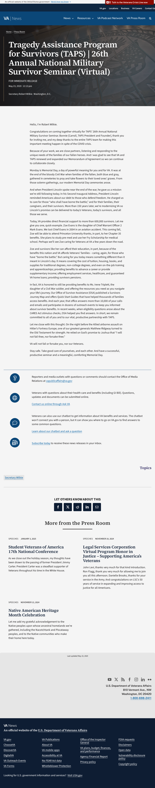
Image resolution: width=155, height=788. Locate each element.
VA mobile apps (51, 750)
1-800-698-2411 (140, 698)
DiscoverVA (10, 750)
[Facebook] (58, 507)
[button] (150, 18)
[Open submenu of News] (72, 18)
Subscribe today (41, 443)
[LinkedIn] (87, 507)
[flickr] (149, 679)
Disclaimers (125, 745)
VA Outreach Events (15, 761)
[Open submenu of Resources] (92, 18)
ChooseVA (9, 745)
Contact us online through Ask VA (51, 404)
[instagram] (136, 679)
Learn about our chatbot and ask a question (57, 431)
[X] (68, 507)
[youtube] (109, 679)
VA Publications (51, 739)
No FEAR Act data (52, 761)
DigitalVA (9, 755)
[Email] (97, 507)
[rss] (123, 679)
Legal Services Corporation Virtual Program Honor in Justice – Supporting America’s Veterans (112, 553)
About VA (47, 745)
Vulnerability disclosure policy (132, 757)
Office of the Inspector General (93, 741)
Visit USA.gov (75, 775)
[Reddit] (77, 507)
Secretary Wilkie (14, 478)
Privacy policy (88, 762)
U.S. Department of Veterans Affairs (62, 730)
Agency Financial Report (94, 756)
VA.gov (7, 739)
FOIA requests (127, 739)
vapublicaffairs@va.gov (59, 381)
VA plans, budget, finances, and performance (95, 749)
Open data (124, 750)
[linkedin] (143, 679)
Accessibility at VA (52, 755)
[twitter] (116, 679)
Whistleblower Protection (56, 766)
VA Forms (9, 766)
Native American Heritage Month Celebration (33, 613)
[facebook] (129, 679)
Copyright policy (128, 764)
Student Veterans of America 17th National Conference (36, 549)
